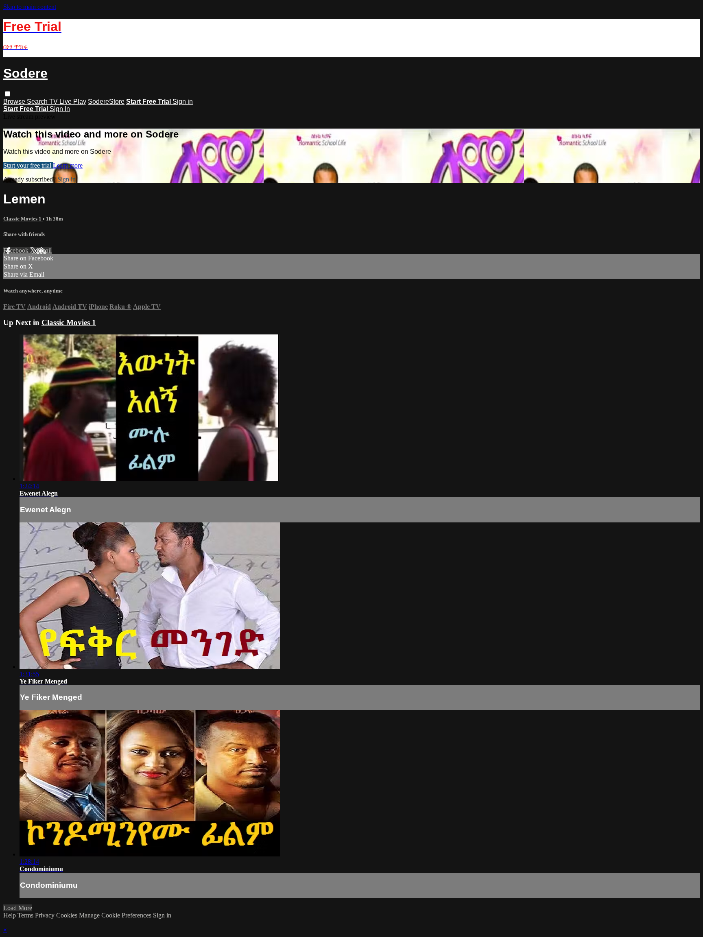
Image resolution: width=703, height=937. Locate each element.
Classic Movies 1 (23, 219)
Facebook (16, 250)
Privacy (45, 915)
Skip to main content (29, 6)
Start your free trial (28, 165)
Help (10, 915)
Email (44, 250)
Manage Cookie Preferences (116, 915)
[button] (7, 93)
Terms (26, 915)
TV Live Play (67, 101)
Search (38, 101)
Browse (15, 101)
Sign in (182, 101)
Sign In (60, 108)
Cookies (67, 915)
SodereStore (106, 101)
